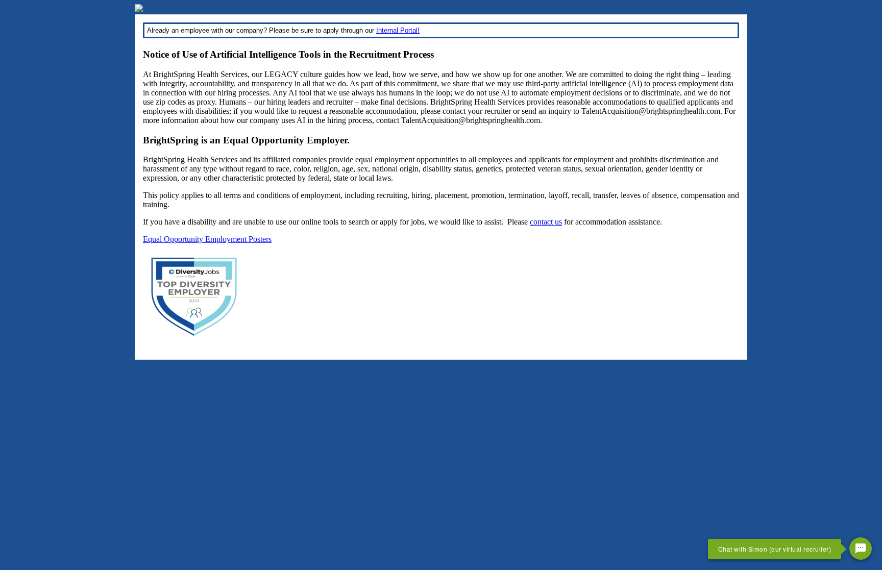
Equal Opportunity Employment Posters (207, 239)
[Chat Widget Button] (860, 548)
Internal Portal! (398, 30)
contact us (546, 221)
